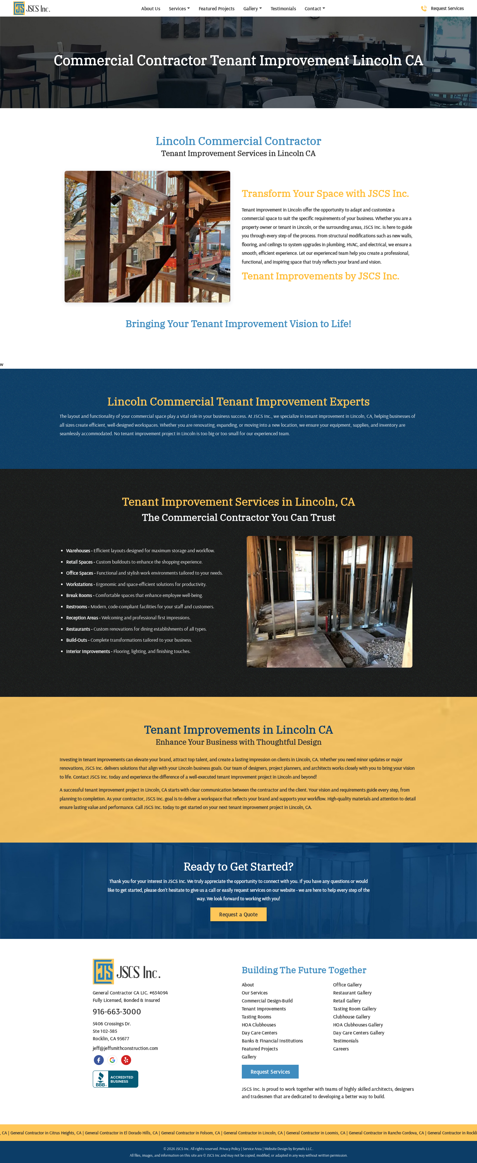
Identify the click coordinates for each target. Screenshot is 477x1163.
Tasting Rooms (256, 1016)
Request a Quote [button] (238, 914)
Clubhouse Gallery (351, 1016)
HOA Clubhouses (259, 1024)
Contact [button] (313, 8)
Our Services (254, 992)
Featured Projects (217, 8)
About (248, 984)
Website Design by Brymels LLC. (288, 1148)
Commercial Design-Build (267, 1000)
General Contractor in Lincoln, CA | (243, 1132)
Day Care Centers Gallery (359, 1032)
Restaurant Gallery (352, 992)
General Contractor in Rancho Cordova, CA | (376, 1132)
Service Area (252, 1148)
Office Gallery (347, 984)
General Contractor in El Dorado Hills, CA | (111, 1132)
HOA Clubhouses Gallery (358, 1024)
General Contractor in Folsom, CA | (181, 1132)
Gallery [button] (250, 8)
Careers (341, 1048)
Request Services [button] (270, 1071)
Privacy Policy (229, 1148)
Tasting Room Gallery (354, 1008)
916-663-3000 (117, 1011)
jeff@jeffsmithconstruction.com (125, 1048)
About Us (150, 8)
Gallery (249, 1056)
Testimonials (283, 8)
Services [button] (177, 8)
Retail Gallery (347, 1000)
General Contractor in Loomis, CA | (306, 1132)
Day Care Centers (259, 1032)
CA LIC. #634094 (151, 992)
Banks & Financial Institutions (272, 1040)
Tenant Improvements (264, 1008)
